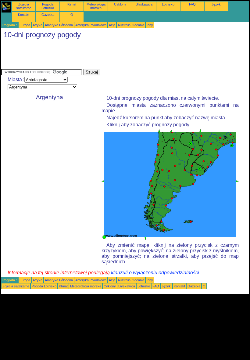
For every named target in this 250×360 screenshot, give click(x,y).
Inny (150, 25)
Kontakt (23, 14)
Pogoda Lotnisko (47, 6)
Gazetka (47, 14)
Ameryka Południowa (90, 25)
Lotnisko (168, 4)
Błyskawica (144, 4)
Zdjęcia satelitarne (23, 6)
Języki (216, 4)
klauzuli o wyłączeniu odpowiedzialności (155, 272)
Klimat (71, 4)
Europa (25, 25)
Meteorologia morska (96, 6)
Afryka (37, 25)
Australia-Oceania (131, 25)
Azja (112, 25)
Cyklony (120, 4)
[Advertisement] (112, 55)
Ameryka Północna (59, 25)
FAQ (192, 4)
